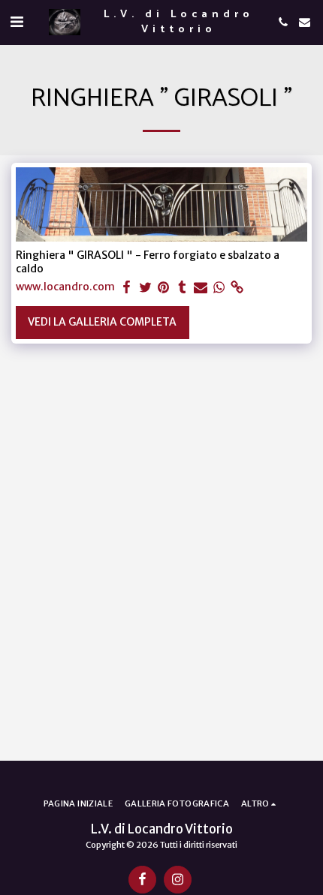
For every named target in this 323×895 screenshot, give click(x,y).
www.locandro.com (65, 287)
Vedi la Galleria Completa (102, 322)
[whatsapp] (219, 288)
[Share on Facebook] (127, 288)
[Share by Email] (200, 288)
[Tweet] (145, 288)
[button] (16, 21)
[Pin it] (164, 288)
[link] (237, 288)
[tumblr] (182, 288)
